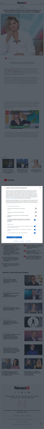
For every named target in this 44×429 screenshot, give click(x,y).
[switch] (35, 208)
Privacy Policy (28, 241)
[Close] (41, 188)
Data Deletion (16, 241)
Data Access (22, 241)
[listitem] (22, 206)
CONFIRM (14, 237)
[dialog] (22, 214)
